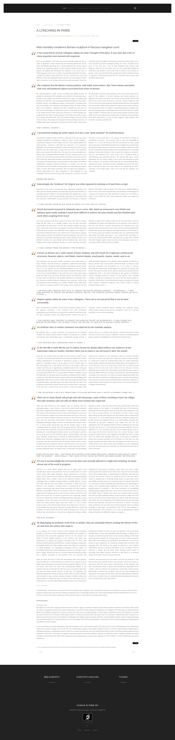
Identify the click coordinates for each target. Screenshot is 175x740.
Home (64, 8)
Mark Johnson (41, 585)
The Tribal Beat (93, 36)
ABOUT (106, 8)
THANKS (123, 677)
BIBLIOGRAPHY (52, 677)
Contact (87, 730)
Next (134, 652)
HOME (79, 730)
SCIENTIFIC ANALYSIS (87, 677)
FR (111, 8)
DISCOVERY (72, 8)
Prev (41, 652)
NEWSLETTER (98, 8)
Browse (53, 682)
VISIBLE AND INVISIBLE (85, 8)
